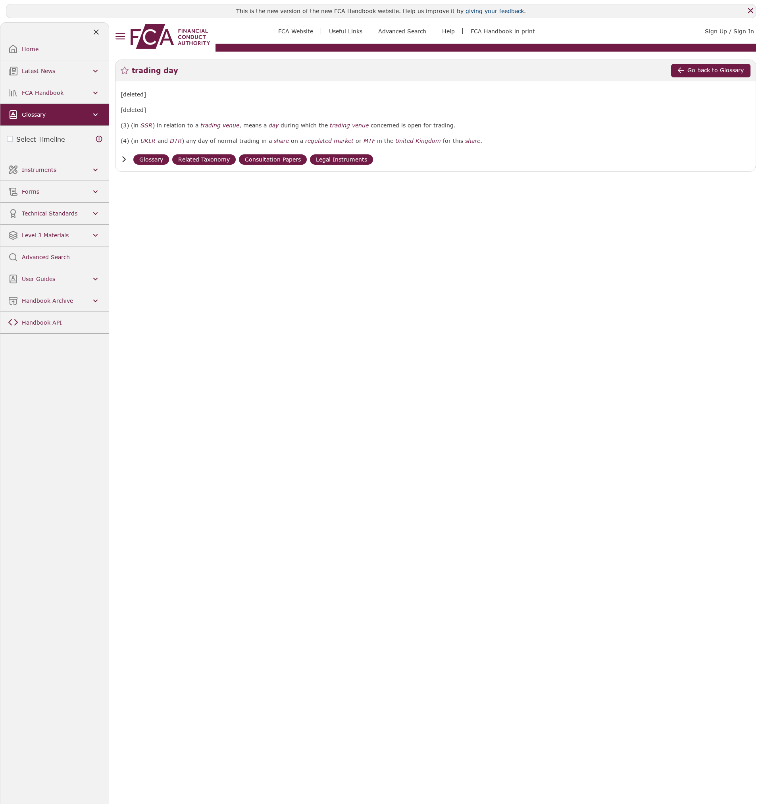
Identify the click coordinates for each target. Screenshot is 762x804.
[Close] (750, 11)
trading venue (219, 125)
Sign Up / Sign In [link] (729, 31)
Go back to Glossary (715, 70)
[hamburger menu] (120, 37)
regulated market (329, 141)
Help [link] (448, 31)
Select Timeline (40, 139)
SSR (146, 125)
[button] (124, 159)
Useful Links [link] (345, 31)
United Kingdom (418, 141)
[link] (170, 36)
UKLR (148, 141)
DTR (176, 141)
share (281, 141)
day (274, 125)
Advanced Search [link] (402, 31)
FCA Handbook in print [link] (503, 31)
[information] (99, 139)
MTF (369, 141)
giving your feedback (495, 11)
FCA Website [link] (295, 31)
